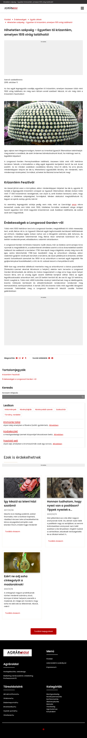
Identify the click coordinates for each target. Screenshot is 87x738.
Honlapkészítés (9, 671)
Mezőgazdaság (52, 694)
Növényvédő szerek (44, 409)
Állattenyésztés (52, 701)
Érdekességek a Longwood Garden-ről (19, 379)
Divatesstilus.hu (9, 707)
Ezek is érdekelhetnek (22, 457)
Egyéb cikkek (36, 19)
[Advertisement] (43, 58)
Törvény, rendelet (13, 414)
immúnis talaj (11, 422)
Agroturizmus (51, 709)
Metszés (49, 704)
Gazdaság (50, 706)
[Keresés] (82, 396)
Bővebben (53, 425)
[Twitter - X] (22, 358)
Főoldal (7, 19)
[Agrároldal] (10, 8)
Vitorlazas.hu (8, 715)
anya (74, 204)
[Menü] (82, 8)
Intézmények (10, 409)
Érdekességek (20, 19)
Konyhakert (51, 711)
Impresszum (51, 667)
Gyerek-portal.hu (10, 711)
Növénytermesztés (54, 697)
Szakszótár (61, 409)
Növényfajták (26, 409)
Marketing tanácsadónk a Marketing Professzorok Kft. (18, 677)
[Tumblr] (25, 358)
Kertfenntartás (52, 699)
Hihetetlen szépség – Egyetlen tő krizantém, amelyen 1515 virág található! (28, 2)
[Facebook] (16, 358)
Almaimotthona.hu (11, 694)
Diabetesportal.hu (10, 702)
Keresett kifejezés (10, 393)
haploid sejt (10, 440)
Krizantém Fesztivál (10, 374)
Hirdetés (43, 42)
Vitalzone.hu (8, 698)
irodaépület (10, 431)
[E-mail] (19, 358)
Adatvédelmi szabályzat (56, 663)
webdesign (21, 671)
